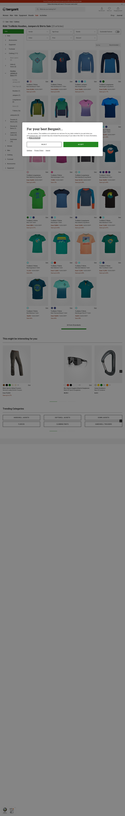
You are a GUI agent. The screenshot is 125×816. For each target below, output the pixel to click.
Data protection (35, 138)
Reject (44, 144)
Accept (81, 144)
